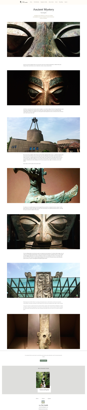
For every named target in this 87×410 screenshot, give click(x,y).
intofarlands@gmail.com (43, 407)
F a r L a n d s (24, 2)
